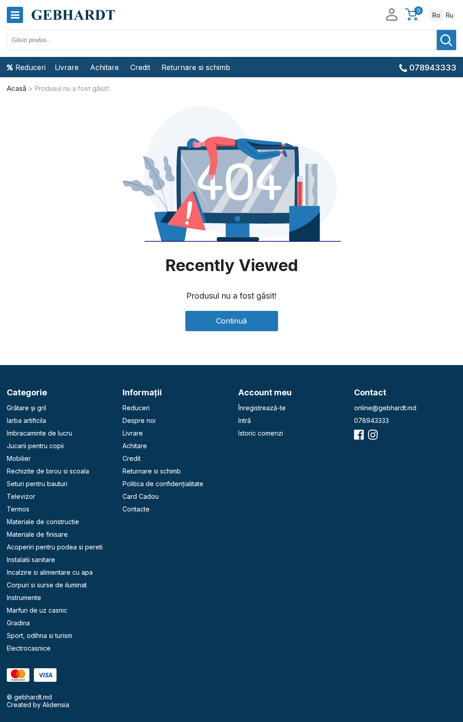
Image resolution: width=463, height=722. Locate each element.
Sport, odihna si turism (39, 635)
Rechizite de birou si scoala (48, 471)
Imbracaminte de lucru (39, 433)
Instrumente (24, 597)
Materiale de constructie (43, 521)
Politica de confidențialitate (163, 484)
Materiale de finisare (37, 534)
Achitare (104, 67)
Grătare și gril (26, 408)
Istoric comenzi (260, 433)
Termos (18, 509)
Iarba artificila (26, 420)
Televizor (21, 496)
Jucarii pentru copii (35, 446)
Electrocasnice (29, 648)
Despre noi (139, 420)
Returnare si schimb (195, 67)
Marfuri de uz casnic (37, 610)
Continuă (231, 320)
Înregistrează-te (262, 408)
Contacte (136, 509)
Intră (244, 420)
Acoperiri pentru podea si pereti (55, 547)
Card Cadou (141, 496)
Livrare (67, 67)
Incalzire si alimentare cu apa (50, 572)
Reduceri (30, 67)
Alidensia (56, 704)
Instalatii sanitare (31, 559)
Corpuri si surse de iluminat (47, 585)
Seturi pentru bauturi (37, 484)
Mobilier (19, 458)
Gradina (18, 623)
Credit (140, 67)
